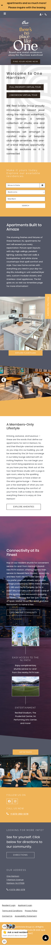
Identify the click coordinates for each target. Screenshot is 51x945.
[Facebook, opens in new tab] (9, 801)
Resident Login (9, 905)
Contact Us (7, 916)
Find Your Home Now (25, 61)
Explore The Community (23, 612)
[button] (25, 5)
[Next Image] (47, 380)
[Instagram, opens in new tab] (15, 801)
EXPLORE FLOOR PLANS (25, 353)
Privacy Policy (31, 910)
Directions (20, 855)
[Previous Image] (4, 380)
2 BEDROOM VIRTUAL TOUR (25, 95)
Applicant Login (25, 905)
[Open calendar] (42, 185)
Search (25, 206)
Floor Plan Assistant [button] (48, 308)
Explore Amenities (23, 506)
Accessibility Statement (26, 916)
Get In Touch (25, 752)
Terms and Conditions (12, 910)
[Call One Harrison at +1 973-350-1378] (46, 14)
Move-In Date (14, 185)
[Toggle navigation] (4, 13)
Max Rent (12, 199)
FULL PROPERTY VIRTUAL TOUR (27, 87)
